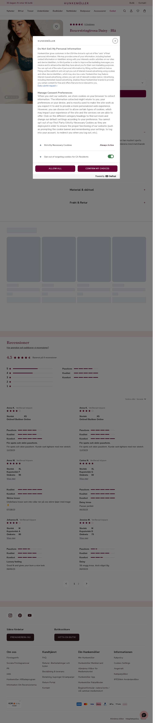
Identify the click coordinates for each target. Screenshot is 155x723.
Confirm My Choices (97, 168)
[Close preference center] (115, 40)
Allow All (55, 168)
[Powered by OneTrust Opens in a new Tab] (106, 176)
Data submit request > (47, 85)
